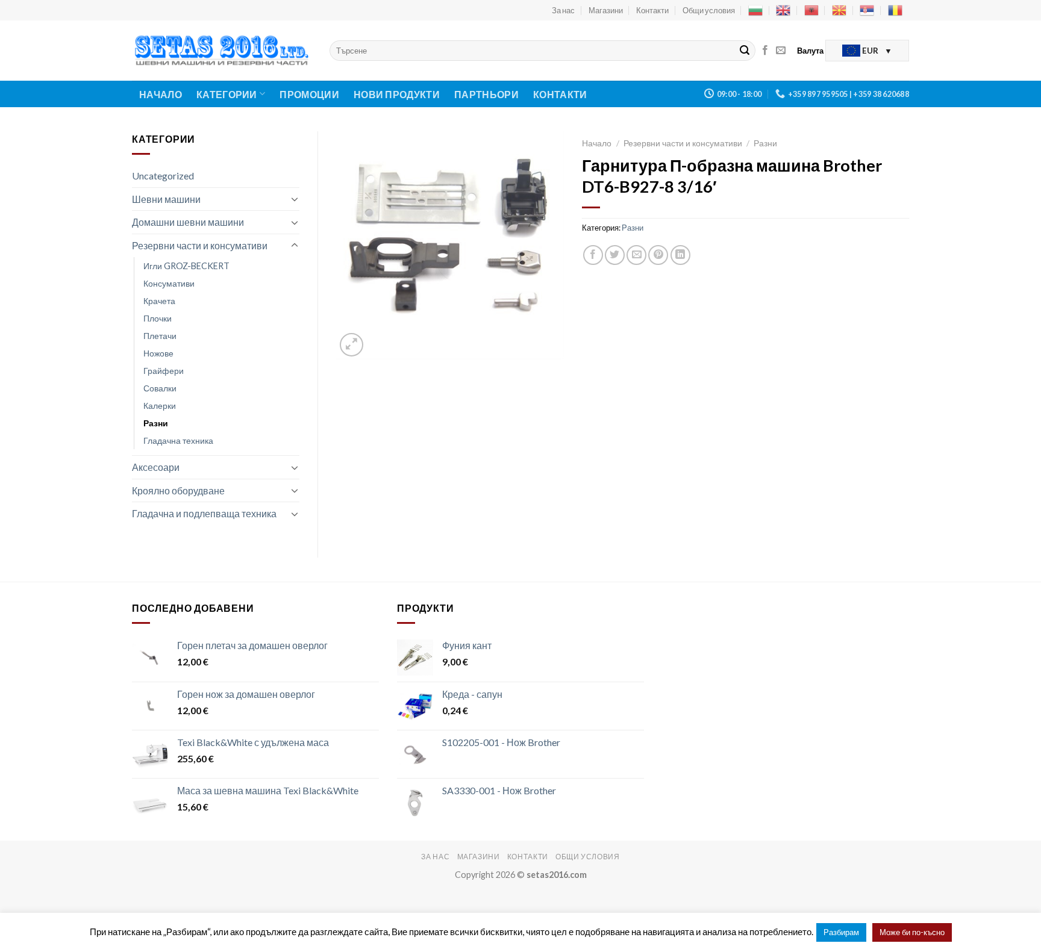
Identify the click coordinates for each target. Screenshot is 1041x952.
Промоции (309, 94)
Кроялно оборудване (178, 490)
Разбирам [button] (841, 932)
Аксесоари (156, 467)
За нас (563, 10)
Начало (160, 94)
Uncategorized (163, 175)
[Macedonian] (839, 10)
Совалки (160, 388)
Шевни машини (166, 199)
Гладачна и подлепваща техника (204, 513)
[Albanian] (811, 10)
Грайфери (163, 371)
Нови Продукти (397, 94)
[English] (783, 10)
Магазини (606, 10)
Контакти (652, 10)
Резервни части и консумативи (199, 245)
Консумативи (169, 283)
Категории (226, 94)
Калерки (159, 405)
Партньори (486, 94)
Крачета (159, 301)
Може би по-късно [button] (912, 932)
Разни (155, 423)
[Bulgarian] (755, 10)
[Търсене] (744, 50)
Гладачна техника (178, 440)
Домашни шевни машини (188, 222)
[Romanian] (895, 10)
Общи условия (709, 10)
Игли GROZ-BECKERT (186, 266)
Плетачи (160, 336)
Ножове (158, 353)
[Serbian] (867, 10)
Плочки (157, 318)
